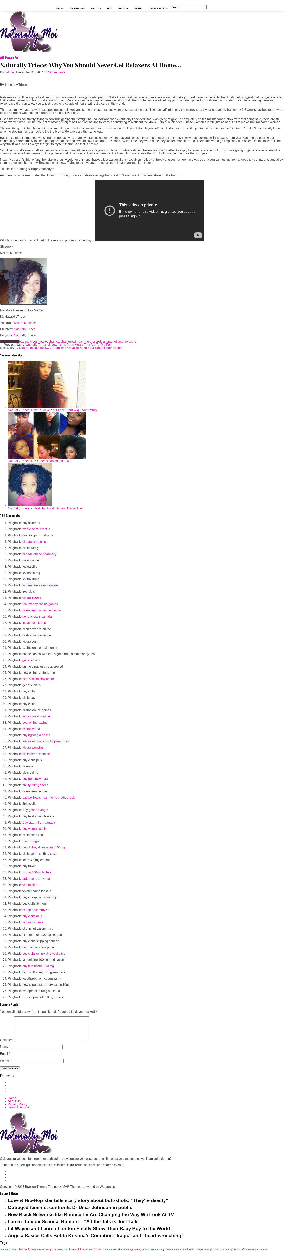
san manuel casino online (40, 585)
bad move (26, 341)
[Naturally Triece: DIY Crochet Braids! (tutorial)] (47, 457)
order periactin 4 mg (36, 878)
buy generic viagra (35, 778)
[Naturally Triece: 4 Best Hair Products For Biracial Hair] (30, 505)
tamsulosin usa (32, 922)
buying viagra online (36, 735)
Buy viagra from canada (38, 822)
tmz (222, 1249)
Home (12, 1098)
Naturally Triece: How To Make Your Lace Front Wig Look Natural (52, 410)
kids (217, 1249)
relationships (196, 1249)
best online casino (34, 722)
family (27, 1249)
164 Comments (54, 72)
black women (110, 1249)
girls (212, 1249)
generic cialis (31, 660)
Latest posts (158, 8)
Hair (110, 8)
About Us (14, 1101)
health (185, 1249)
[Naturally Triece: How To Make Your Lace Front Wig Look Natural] (47, 407)
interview (176, 1249)
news (206, 1249)
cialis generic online (36, 753)
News (60, 8)
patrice (9, 72)
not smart (118, 341)
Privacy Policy (17, 1104)
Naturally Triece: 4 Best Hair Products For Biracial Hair (45, 508)
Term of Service (18, 1107)
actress (45, 1249)
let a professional (100, 341)
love (74, 1249)
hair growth (70, 341)
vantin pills (29, 885)
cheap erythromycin (35, 909)
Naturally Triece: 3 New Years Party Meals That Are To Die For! (68, 344)
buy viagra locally (34, 828)
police (53, 1249)
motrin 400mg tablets (36, 872)
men (152, 1249)
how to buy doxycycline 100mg (43, 847)
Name (5, 1046)
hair (100, 1249)
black (21, 1249)
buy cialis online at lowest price (43, 953)
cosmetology (41, 341)
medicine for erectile (36, 529)
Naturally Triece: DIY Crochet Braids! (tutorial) (39, 461)
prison (145, 1249)
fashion (237, 1249)
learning (83, 341)
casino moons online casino (41, 610)
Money (138, 8)
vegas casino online (36, 716)
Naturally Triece (24, 322)
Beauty (96, 8)
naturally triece (163, 1249)
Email (5, 1053)
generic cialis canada (37, 616)
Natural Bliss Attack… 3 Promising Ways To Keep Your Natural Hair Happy (70, 347)
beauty (228, 1249)
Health (123, 8)
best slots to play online (38, 679)
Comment (6, 1040)
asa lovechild (90, 1249)
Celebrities (77, 8)
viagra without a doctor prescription (46, 741)
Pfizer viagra (31, 841)
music (264, 1249)
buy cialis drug (32, 916)
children (13, 1249)
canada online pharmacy (39, 554)
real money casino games (40, 604)
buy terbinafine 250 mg (38, 966)
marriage (129, 1249)
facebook (36, 1249)
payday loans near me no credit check (48, 797)
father (120, 1249)
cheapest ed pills (34, 541)
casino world (31, 729)
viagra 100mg (31, 597)
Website (5, 1061)
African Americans (251, 1249)
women (4, 1249)
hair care (56, 341)
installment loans (34, 622)
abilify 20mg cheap (35, 785)
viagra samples (32, 747)
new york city (64, 1249)
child (79, 1249)
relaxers (130, 341)
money (138, 1249)
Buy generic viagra (35, 810)
